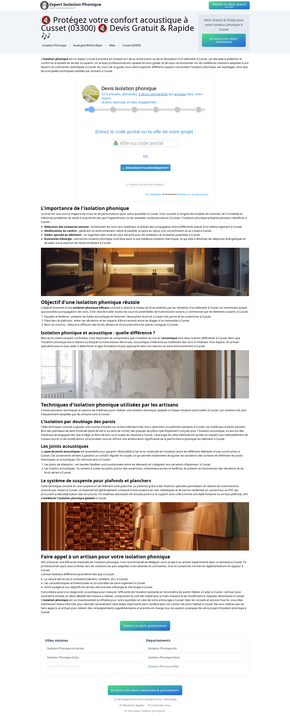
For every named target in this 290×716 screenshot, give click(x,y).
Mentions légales (133, 705)
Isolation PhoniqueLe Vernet (65, 648)
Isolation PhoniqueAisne (164, 657)
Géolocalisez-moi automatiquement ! (147, 167)
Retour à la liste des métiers (146, 184)
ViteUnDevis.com (184, 194)
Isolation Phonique (54, 45)
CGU (147, 194)
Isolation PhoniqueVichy (63, 657)
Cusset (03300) (131, 45)
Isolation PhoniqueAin (162, 648)
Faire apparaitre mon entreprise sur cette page (147, 699)
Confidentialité (155, 194)
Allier (112, 45)
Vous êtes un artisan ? (200, 194)
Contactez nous (161, 705)
